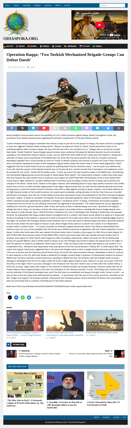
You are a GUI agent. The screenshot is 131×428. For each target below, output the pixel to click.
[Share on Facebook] (12, 128)
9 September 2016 (17, 67)
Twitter (57, 5)
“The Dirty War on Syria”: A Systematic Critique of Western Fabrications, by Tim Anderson (25, 403)
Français (45, 46)
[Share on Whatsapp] (76, 128)
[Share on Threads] (118, 128)
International (18, 345)
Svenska (98, 46)
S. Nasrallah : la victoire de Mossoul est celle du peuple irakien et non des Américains (64, 405)
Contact (16, 5)
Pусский (86, 46)
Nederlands (72, 46)
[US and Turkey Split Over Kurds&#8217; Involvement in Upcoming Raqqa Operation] (65, 320)
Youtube (116, 417)
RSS (124, 417)
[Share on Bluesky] (108, 128)
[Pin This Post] (44, 128)
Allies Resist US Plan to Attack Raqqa (102, 333)
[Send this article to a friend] (54, 128)
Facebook (48, 5)
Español (33, 46)
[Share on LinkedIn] (33, 128)
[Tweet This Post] (22, 128)
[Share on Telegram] (97, 128)
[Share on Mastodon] (86, 128)
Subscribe (26, 5)
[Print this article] (65, 128)
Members (37, 5)
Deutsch (10, 46)
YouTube (67, 5)
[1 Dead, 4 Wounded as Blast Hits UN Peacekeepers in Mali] (105, 386)
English (22, 46)
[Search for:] (112, 5)
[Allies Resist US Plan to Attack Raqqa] (104, 320)
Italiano (58, 46)
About (7, 5)
